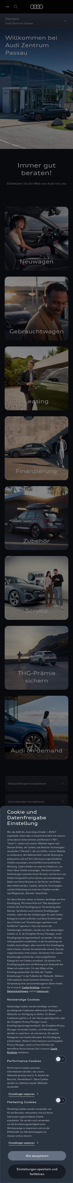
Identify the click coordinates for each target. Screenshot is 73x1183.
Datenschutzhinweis (17, 991)
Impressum (42, 991)
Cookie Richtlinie (30, 987)
